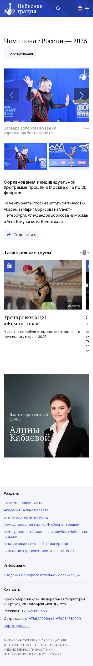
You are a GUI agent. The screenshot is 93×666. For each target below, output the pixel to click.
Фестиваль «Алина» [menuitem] (57, 550)
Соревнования (20, 54)
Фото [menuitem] (38, 503)
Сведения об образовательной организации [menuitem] (42, 575)
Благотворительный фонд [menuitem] (26, 517)
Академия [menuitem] (12, 510)
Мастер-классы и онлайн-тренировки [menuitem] (36, 543)
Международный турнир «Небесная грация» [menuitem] (42, 524)
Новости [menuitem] (11, 503)
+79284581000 (68, 618)
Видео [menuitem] (26, 503)
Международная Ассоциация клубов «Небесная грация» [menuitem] (45, 534)
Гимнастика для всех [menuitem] (21, 550)
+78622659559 (34, 610)
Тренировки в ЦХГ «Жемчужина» (25, 320)
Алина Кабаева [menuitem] (36, 510)
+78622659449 (41, 618)
